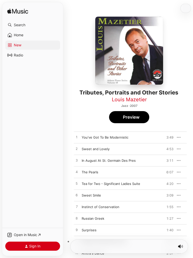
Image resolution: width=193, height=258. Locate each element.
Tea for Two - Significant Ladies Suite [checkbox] (111, 184)
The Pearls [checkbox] (90, 172)
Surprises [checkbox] (89, 230)
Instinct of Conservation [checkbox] (100, 207)
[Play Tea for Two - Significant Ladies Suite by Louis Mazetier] (77, 183)
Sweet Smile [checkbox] (91, 195)
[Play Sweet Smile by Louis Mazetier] (77, 195)
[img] (17, 11)
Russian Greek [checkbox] (93, 218)
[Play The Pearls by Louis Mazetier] (77, 172)
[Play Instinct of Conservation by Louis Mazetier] (77, 207)
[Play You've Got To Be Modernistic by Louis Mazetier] (77, 137)
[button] (33, 25)
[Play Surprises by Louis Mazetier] (77, 230)
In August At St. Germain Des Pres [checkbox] (109, 160)
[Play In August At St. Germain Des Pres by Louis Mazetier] (77, 160)
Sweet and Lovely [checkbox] (96, 149)
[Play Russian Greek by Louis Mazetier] (77, 218)
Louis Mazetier (129, 99)
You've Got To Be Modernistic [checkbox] (105, 137)
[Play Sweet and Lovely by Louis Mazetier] (77, 149)
